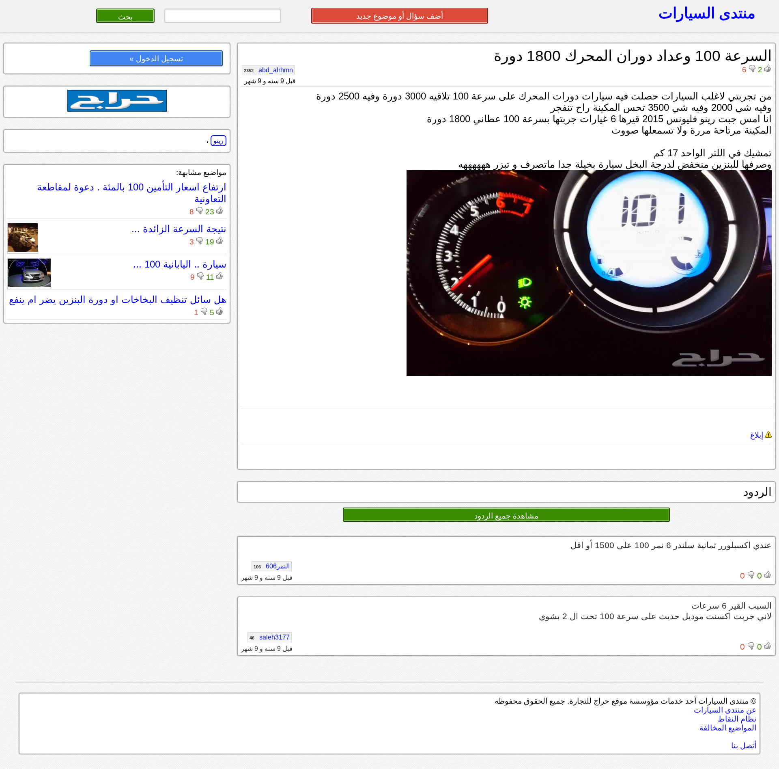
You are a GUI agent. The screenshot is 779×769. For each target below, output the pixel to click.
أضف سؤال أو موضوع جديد (399, 16)
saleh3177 (270, 637)
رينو (218, 140)
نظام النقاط (737, 719)
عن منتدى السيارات (725, 710)
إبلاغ (757, 435)
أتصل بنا (743, 745)
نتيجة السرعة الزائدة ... (178, 228)
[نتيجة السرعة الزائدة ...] (23, 249)
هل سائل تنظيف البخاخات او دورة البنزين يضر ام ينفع (117, 299)
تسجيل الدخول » (156, 58)
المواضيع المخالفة (727, 728)
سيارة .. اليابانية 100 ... (179, 264)
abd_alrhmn (268, 70)
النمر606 (272, 566)
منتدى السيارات (706, 13)
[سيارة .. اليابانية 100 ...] (29, 284)
